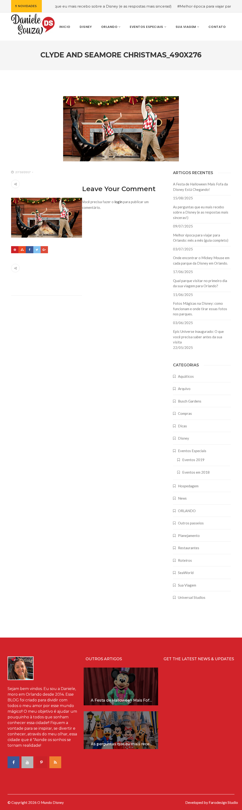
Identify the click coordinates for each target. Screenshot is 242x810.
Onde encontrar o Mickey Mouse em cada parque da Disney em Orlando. (201, 260)
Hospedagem (188, 486)
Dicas (182, 426)
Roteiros (185, 560)
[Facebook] (29, 249)
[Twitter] (37, 249)
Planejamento (189, 535)
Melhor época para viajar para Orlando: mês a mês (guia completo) (200, 238)
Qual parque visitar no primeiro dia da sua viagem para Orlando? (200, 283)
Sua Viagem (187, 585)
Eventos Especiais (192, 451)
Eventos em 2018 (196, 472)
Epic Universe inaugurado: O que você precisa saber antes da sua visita (198, 336)
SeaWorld (186, 572)
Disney (183, 438)
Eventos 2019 (193, 460)
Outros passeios (191, 523)
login (118, 202)
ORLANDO (187, 511)
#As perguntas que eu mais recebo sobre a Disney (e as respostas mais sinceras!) (88, 6)
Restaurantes (188, 548)
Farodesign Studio (223, 802)
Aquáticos (186, 376)
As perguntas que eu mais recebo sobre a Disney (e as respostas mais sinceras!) (200, 212)
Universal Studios (191, 597)
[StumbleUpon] (22, 249)
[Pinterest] (14, 249)
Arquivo (184, 388)
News (182, 498)
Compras (185, 413)
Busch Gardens (189, 401)
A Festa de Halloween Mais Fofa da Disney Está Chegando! (200, 187)
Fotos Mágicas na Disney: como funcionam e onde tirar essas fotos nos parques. (200, 308)
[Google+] (44, 249)
